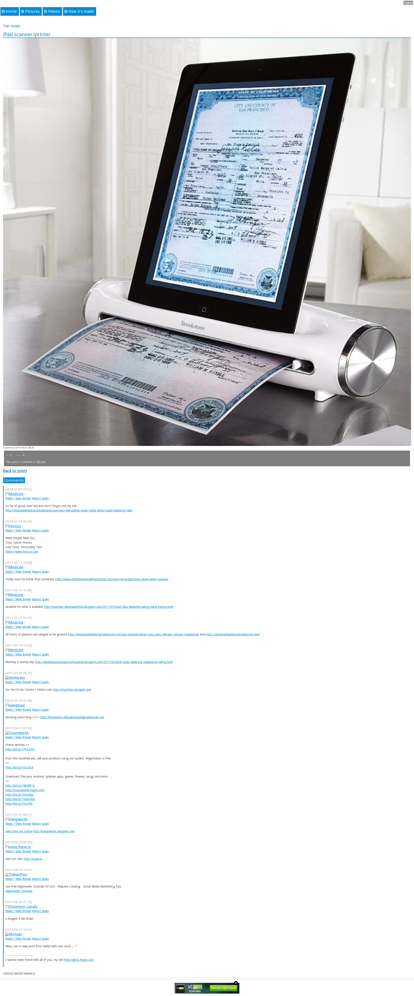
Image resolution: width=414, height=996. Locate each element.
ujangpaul (17, 705)
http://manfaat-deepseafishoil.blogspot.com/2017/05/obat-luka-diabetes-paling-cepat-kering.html (108, 607)
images (15, 25)
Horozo (15, 526)
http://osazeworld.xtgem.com (24, 790)
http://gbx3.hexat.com (79, 959)
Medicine (16, 494)
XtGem (40, 462)
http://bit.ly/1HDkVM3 (20, 799)
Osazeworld (18, 733)
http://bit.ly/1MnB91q (20, 785)
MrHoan (15, 934)
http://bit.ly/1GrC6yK (19, 767)
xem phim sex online (18, 831)
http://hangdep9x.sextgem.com (54, 831)
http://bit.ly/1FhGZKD (19, 749)
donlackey (17, 677)
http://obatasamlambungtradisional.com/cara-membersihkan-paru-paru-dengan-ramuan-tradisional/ (133, 634)
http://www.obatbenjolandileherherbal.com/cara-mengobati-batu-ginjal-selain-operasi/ (111, 579)
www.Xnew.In (20, 847)
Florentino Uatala (23, 906)
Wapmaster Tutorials (18, 891)
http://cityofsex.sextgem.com (72, 689)
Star (19, 455)
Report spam (40, 498)
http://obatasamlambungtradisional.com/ (233, 634)
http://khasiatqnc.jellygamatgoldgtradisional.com (72, 717)
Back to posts (15, 470)
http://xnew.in (33, 859)
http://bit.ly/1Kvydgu (19, 794)
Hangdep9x (18, 819)
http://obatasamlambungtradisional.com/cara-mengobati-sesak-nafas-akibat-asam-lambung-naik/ (69, 510)
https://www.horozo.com (21, 551)
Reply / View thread (18, 498)
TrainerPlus (18, 874)
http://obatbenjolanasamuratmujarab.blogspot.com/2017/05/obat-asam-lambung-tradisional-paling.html (104, 662)
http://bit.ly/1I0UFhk (19, 803)
